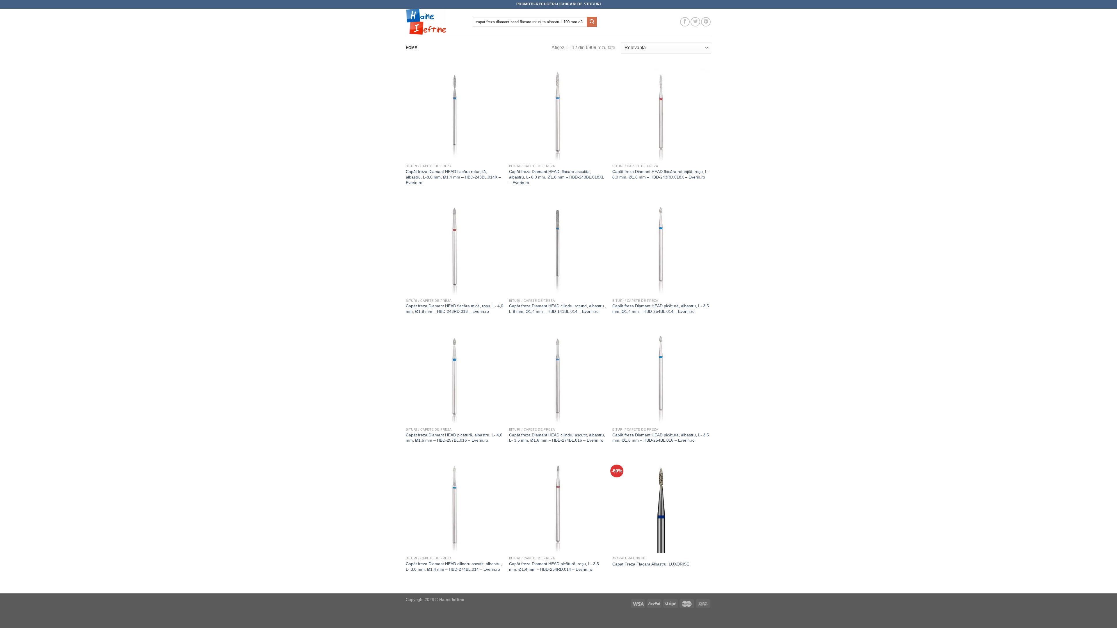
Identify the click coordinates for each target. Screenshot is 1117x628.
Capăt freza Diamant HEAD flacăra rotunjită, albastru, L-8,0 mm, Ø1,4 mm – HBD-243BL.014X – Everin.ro (453, 177)
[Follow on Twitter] (695, 22)
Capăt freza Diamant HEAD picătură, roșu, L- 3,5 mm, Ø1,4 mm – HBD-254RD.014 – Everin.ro (554, 566)
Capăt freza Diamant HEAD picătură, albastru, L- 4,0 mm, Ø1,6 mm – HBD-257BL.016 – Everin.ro (454, 438)
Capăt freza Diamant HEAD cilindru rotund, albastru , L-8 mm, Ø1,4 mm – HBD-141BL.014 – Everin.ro (557, 309)
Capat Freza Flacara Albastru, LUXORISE (650, 564)
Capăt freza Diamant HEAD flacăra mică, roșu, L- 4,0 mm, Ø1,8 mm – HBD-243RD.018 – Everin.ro (454, 309)
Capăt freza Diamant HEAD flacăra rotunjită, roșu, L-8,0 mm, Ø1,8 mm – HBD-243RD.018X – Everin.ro (660, 174)
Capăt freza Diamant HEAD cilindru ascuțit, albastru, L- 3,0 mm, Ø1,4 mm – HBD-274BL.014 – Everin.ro (454, 566)
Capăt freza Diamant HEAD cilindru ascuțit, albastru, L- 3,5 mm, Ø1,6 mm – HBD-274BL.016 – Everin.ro (557, 438)
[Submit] (592, 22)
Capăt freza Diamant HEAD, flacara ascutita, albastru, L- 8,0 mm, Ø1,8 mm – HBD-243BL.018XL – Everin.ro (556, 177)
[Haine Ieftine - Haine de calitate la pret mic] (435, 22)
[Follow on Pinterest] (706, 22)
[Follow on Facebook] (685, 22)
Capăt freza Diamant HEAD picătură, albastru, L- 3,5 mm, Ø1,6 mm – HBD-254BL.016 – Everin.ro (660, 438)
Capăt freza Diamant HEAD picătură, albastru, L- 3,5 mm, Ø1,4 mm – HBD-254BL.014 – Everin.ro (660, 309)
